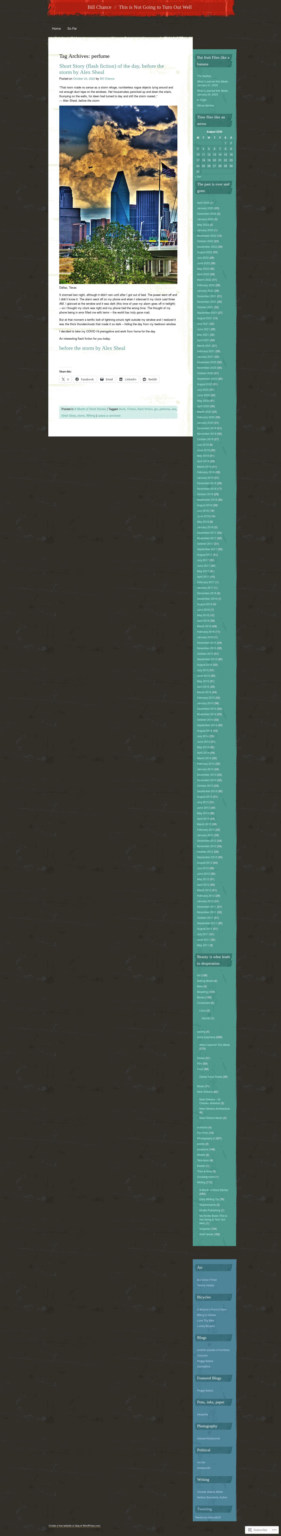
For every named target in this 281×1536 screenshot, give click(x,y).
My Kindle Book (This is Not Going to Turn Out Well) (213, 1219)
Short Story (68, 415)
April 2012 (203, 884)
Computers (203, 1002)
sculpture (202, 1149)
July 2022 (203, 257)
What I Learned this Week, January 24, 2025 (212, 92)
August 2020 (204, 384)
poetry (201, 1144)
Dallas (201, 1058)
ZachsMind (203, 1366)
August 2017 (204, 554)
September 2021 (207, 312)
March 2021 (204, 345)
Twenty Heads (205, 1285)
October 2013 (205, 785)
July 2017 (203, 560)
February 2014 (206, 763)
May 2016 (203, 615)
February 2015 (206, 697)
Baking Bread (205, 980)
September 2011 (207, 923)
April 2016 (203, 620)
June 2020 (203, 395)
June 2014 (203, 741)
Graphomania (207, 1204)
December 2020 (206, 362)
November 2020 (206, 367)
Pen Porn (202, 1133)
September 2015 (207, 659)
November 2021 (206, 301)
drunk (122, 409)
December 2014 (206, 708)
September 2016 (207, 598)
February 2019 (206, 472)
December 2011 (206, 906)
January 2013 (205, 835)
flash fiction (145, 409)
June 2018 (203, 516)
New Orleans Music (211, 1118)
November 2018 (206, 488)
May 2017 (203, 571)
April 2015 (203, 686)
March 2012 (204, 890)
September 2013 (207, 791)
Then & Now (204, 1171)
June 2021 (203, 329)
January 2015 (205, 703)
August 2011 (204, 928)
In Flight (202, 100)
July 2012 (203, 868)
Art (198, 975)
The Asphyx (204, 76)
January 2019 (205, 477)
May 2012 (203, 879)
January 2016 (205, 637)
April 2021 (203, 340)
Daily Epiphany (206, 1037)
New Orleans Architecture (214, 1108)
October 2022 (205, 241)
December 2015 (206, 642)
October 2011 (205, 917)
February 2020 (206, 417)
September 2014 (207, 725)
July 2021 (203, 323)
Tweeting (204, 1509)
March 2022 (204, 279)
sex (174, 409)
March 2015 (204, 692)
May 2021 (203, 334)
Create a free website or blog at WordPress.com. (75, 1525)
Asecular (202, 1355)
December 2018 (206, 483)
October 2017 (205, 543)
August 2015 (204, 664)
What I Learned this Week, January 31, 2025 (212, 83)
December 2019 (206, 428)
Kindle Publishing (209, 1210)
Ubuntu (206, 1018)
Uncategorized (206, 1177)
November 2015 (206, 648)
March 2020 (204, 411)
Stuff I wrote (206, 1234)
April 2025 (203, 202)
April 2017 (203, 576)
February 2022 (206, 285)
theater (201, 1166)
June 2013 (203, 807)
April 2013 (203, 818)
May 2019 (203, 455)
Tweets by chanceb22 (208, 1517)
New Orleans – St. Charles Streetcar (210, 1101)
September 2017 (207, 549)
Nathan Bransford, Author (212, 1497)
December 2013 (206, 774)
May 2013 (203, 813)
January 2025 (205, 208)
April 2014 (203, 752)
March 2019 (204, 466)
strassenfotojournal (208, 1438)
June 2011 (203, 939)
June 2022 (203, 263)
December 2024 (206, 213)
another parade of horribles (213, 1350)
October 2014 (205, 719)
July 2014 (203, 736)
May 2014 (203, 747)
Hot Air (201, 1462)
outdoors (202, 1127)
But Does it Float (207, 1279)
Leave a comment (109, 415)
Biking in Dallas (206, 1315)
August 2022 (204, 252)
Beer (200, 986)
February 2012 (206, 895)
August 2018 (204, 505)
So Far (72, 28)
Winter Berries (205, 105)
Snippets (204, 1228)
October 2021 (205, 307)
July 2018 (203, 510)
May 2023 (203, 224)
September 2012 (207, 857)
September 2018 (207, 499)
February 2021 (206, 351)
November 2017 (206, 538)
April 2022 (203, 274)
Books (201, 997)
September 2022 (207, 246)
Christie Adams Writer (210, 1492)
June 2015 (203, 675)
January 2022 (205, 290)
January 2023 (205, 230)
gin (156, 409)
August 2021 (204, 318)
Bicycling (202, 991)
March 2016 (204, 626)
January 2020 (205, 422)
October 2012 (205, 851)
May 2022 (203, 268)
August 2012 (204, 862)
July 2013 (203, 802)
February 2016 (206, 631)
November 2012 (206, 846)
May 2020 (203, 400)
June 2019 (203, 450)
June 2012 (203, 873)
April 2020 (203, 406)
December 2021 (206, 296)
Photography (205, 1138)
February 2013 (206, 829)
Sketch (201, 1155)
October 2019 (205, 439)
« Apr (198, 176)
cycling (201, 1031)
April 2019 (203, 461)
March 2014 (204, 758)
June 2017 (203, 565)
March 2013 (204, 824)
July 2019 (203, 444)
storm (81, 415)
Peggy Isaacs (205, 1361)
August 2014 (204, 730)
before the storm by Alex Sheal (92, 348)
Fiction (131, 409)
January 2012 (205, 901)
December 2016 (206, 593)
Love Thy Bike (205, 1320)
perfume (165, 409)
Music (200, 1086)
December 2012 (206, 840)
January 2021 (205, 356)
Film (199, 1063)
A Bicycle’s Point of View (211, 1309)
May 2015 (203, 681)
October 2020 (205, 373)
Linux (202, 1010)
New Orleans (205, 1091)
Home (56, 28)
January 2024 (205, 219)
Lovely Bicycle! (206, 1326)
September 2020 (207, 378)
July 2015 (203, 670)
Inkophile (202, 1414)
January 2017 (205, 587)
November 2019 (206, 433)
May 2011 (203, 945)
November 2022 (206, 235)
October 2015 (205, 653)
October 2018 (205, 494)
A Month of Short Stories (90, 409)
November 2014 (206, 714)
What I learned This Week (214, 1045)
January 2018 (205, 527)
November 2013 (206, 780)
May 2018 (203, 521)
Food (200, 1069)
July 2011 (203, 934)
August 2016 (204, 604)
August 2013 (204, 796)
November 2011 (206, 912)
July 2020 (203, 389)
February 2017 (206, 582)
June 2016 (203, 609)
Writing (90, 415)
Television (203, 1160)
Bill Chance (99, 7)
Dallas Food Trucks (210, 1076)
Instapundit (203, 1468)
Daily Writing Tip (209, 1199)
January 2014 (205, 769)
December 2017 (206, 532)
